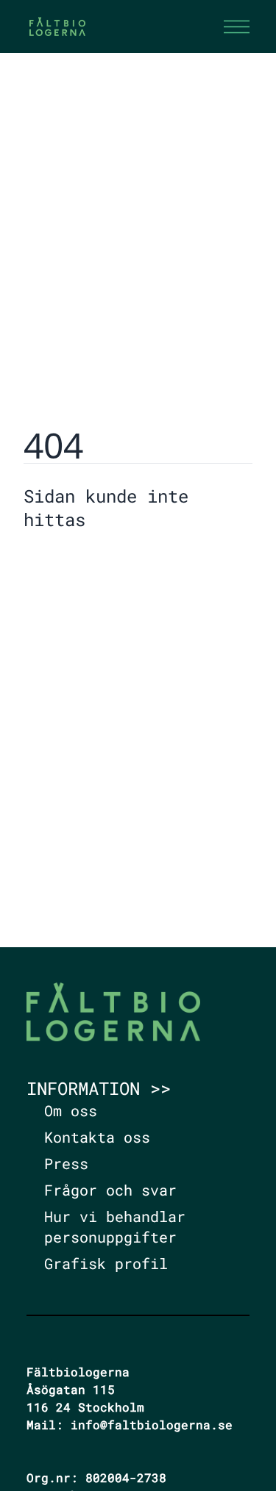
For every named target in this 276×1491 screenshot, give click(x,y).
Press (66, 1163)
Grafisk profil (106, 1263)
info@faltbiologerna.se (152, 1424)
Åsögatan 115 (70, 1389)
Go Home (61, 563)
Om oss (70, 1110)
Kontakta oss (97, 1136)
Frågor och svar (110, 1189)
